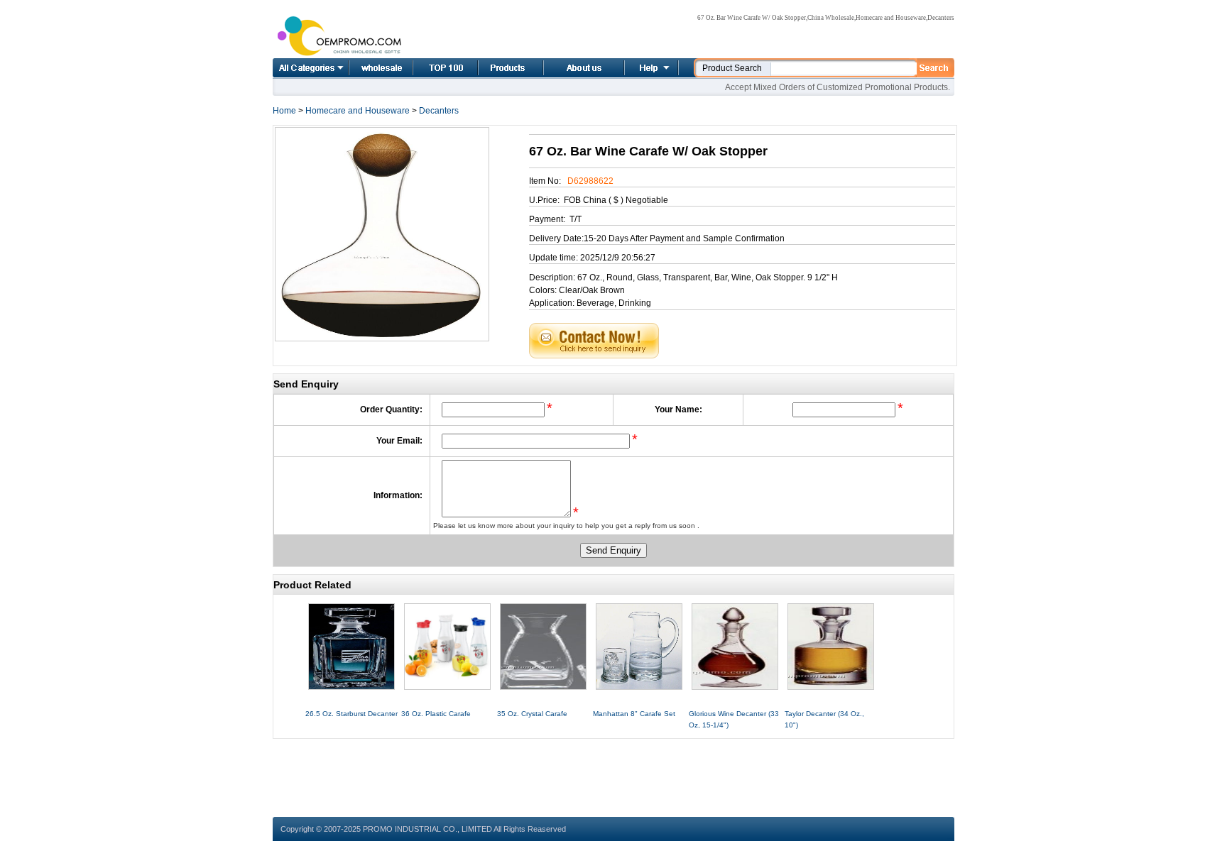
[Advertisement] (613, 771)
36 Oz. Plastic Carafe (436, 714)
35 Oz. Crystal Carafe (532, 714)
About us (566, 67)
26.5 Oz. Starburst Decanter (351, 714)
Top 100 (430, 67)
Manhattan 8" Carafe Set (634, 714)
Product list (493, 67)
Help (650, 67)
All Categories (311, 67)
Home (365, 67)
